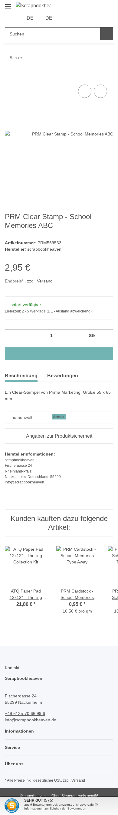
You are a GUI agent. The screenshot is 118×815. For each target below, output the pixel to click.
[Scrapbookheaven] (33, 6)
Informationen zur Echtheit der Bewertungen (55, 808)
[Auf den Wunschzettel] (100, 91)
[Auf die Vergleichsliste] (84, 91)
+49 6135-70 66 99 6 (25, 713)
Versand (45, 281)
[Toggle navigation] (8, 4)
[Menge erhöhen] (106, 335)
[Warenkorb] (85, 18)
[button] (66, 18)
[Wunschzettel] (75, 18)
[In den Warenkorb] (10, 76)
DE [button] (30, 18)
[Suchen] (106, 33)
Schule (58, 417)
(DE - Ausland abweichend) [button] (69, 311)
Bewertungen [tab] (62, 375)
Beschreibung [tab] (21, 375)
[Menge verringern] (11, 335)
